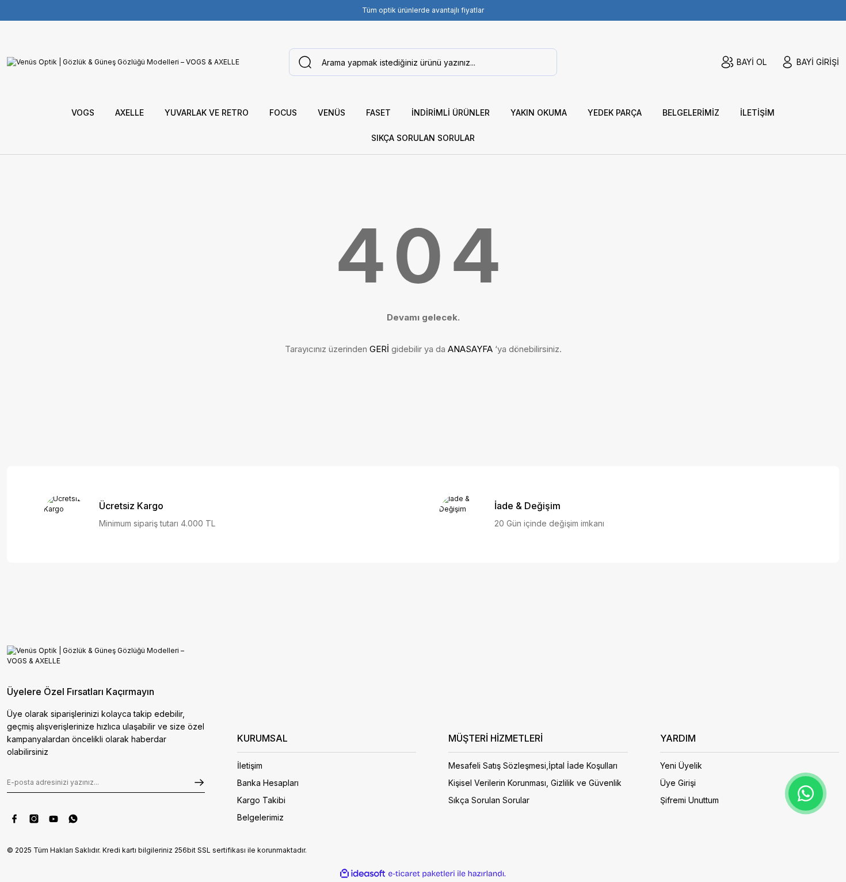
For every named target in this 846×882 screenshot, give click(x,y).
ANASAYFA (470, 348)
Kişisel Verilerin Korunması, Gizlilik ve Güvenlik (535, 783)
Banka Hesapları (268, 783)
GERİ (379, 348)
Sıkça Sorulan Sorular (488, 800)
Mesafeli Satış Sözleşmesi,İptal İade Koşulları (533, 765)
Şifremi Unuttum (689, 800)
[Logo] (123, 62)
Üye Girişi (678, 783)
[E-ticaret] (421, 874)
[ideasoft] (363, 873)
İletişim (249, 765)
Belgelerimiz (260, 817)
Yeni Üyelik (681, 765)
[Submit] (199, 782)
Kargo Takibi (261, 800)
